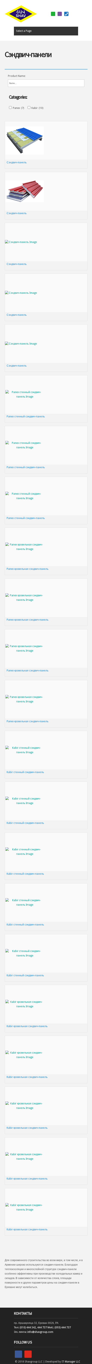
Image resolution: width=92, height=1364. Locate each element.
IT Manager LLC (71, 1361)
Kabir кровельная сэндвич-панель (27, 1026)
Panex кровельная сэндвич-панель (27, 568)
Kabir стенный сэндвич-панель (25, 772)
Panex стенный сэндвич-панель (26, 416)
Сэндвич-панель (17, 162)
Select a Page (23, 30)
